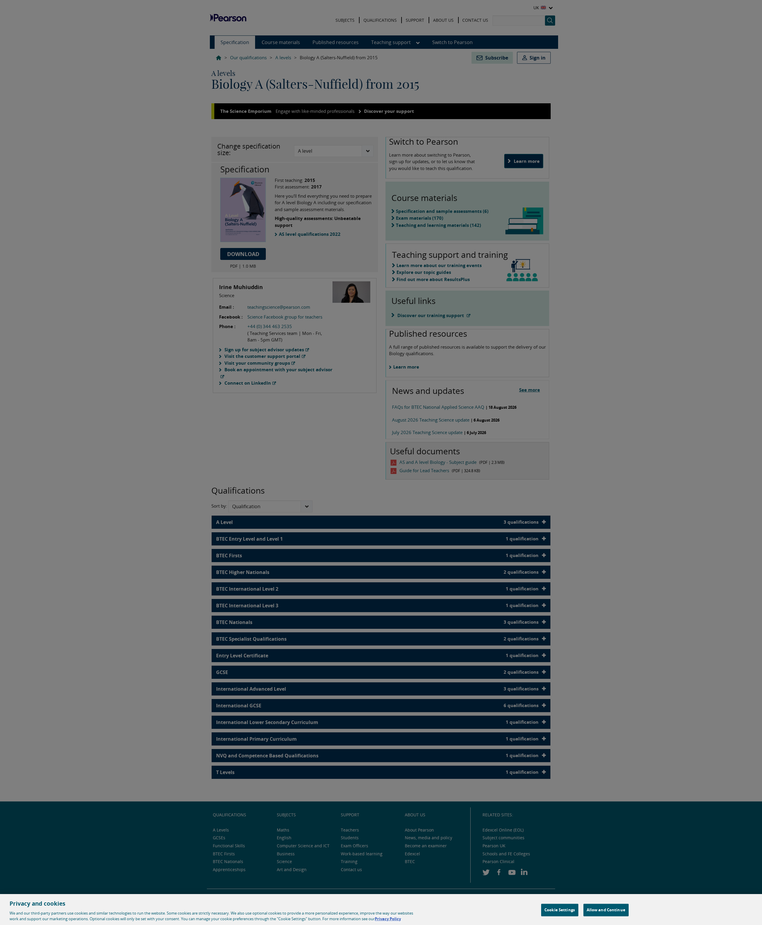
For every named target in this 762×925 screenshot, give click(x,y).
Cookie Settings (559, 909)
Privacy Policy (388, 918)
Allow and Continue (606, 909)
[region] (381, 909)
